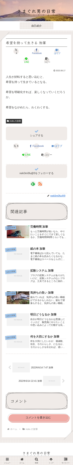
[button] (47, 60)
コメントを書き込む (38, 417)
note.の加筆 (15, 121)
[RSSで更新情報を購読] (40, 183)
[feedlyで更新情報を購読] (33, 183)
